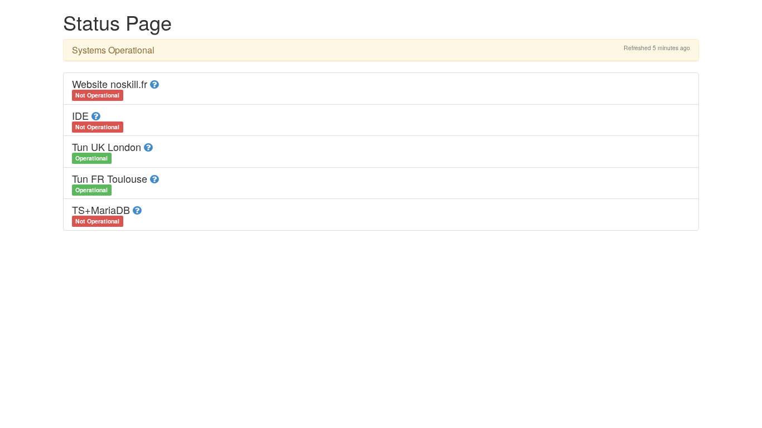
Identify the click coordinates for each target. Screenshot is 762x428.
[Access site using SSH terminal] (95, 115)
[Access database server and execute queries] (148, 146)
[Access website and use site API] (154, 83)
